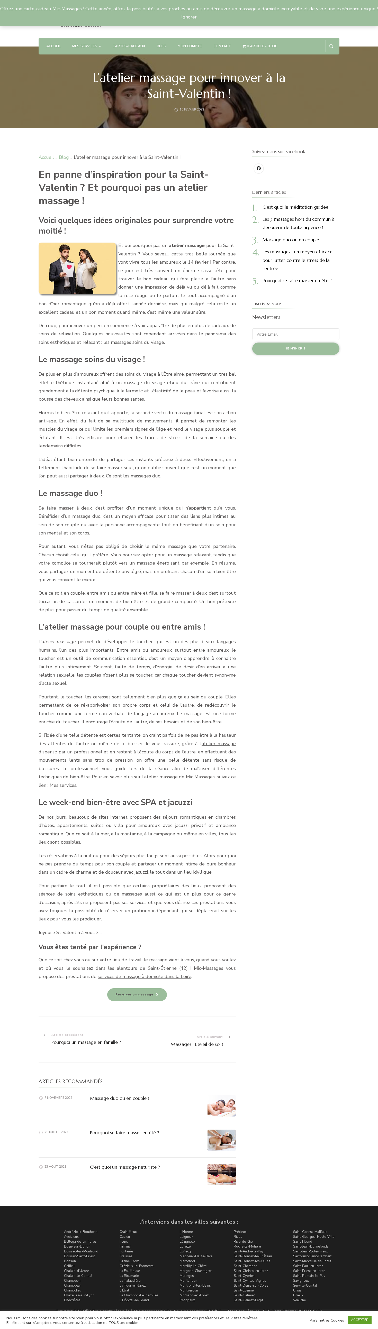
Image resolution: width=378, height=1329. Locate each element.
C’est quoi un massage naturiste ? (125, 1167)
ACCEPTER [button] (359, 1320)
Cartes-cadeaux (129, 46)
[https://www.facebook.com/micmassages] (259, 168)
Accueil (53, 46)
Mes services (63, 785)
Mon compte (190, 46)
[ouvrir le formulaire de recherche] (331, 46)
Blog (161, 46)
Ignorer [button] (189, 17)
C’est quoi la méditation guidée (295, 207)
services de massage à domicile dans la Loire (144, 976)
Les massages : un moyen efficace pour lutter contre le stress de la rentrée (297, 260)
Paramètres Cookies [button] (327, 1320)
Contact (222, 46)
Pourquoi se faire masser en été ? (124, 1133)
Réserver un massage (134, 994)
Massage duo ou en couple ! (119, 1098)
